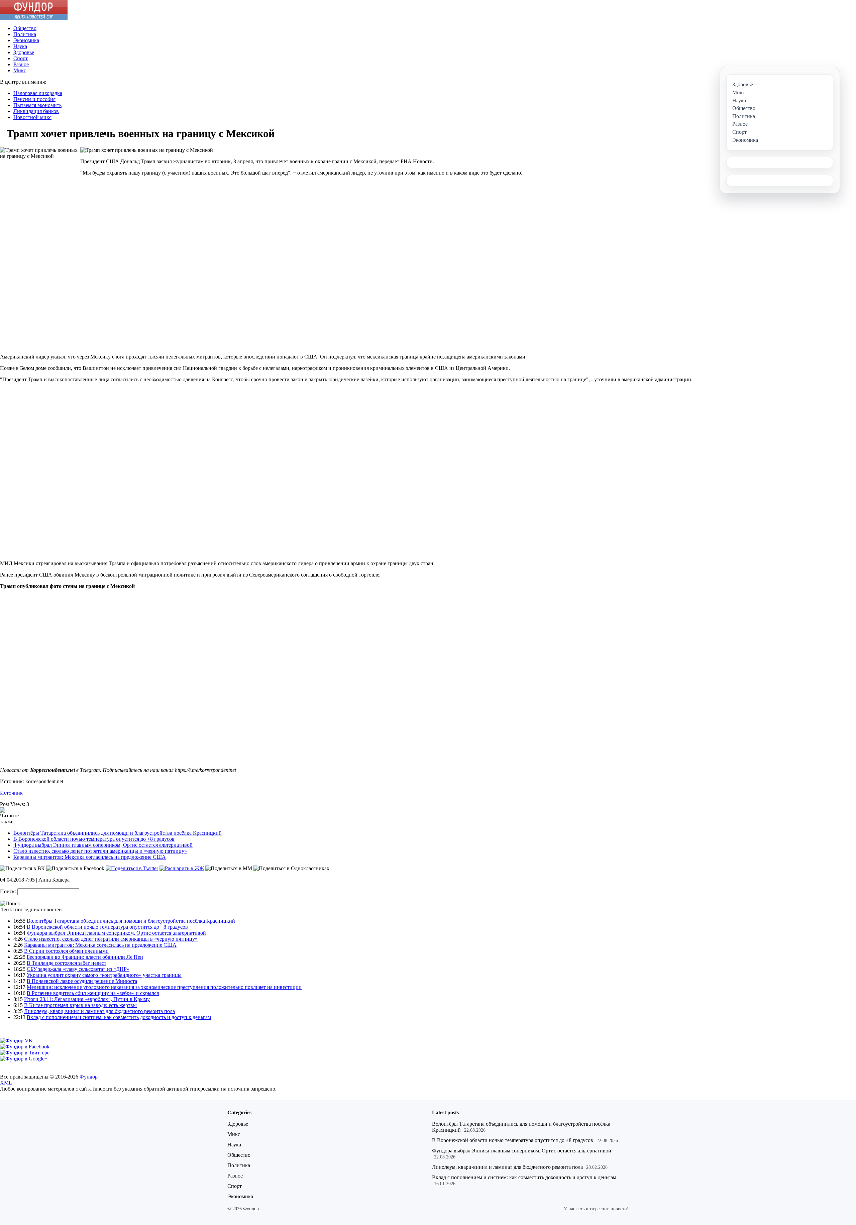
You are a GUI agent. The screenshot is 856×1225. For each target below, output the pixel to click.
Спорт (20, 58)
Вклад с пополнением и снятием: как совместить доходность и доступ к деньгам (119, 1017)
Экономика (26, 40)
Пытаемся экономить (37, 105)
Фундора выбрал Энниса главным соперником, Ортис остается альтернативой (103, 845)
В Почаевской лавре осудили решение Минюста (82, 981)
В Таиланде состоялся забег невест (66, 963)
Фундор (89, 1077)
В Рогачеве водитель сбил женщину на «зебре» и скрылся (93, 993)
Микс (19, 70)
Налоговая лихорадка (37, 93)
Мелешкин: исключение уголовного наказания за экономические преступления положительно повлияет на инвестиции (164, 987)
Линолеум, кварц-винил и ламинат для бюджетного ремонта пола (99, 1011)
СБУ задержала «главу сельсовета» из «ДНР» (78, 969)
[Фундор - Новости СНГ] (34, 18)
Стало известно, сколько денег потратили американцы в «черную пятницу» (100, 851)
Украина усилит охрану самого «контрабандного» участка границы (104, 975)
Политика (24, 34)
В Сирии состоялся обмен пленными (66, 951)
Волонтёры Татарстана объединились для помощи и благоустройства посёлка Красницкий (117, 833)
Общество (24, 28)
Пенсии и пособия (34, 99)
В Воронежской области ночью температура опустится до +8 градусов (94, 839)
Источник (11, 793)
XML (6, 1083)
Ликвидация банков (36, 111)
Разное (21, 64)
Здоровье (23, 52)
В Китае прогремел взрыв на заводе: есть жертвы (80, 1005)
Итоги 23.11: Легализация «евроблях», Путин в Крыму (87, 999)
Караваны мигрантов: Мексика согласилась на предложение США (89, 857)
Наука (20, 46)
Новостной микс (32, 117)
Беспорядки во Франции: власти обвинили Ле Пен (85, 957)
